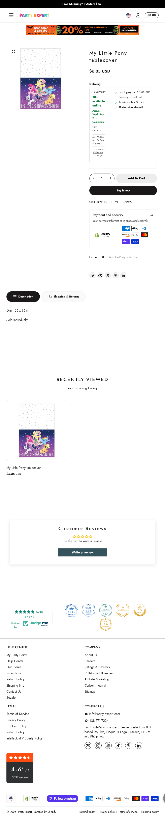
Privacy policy (107, 812)
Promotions (14, 673)
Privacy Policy (15, 720)
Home (93, 257)
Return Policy (15, 679)
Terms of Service (17, 714)
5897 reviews (20, 777)
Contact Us (13, 691)
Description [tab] (25, 296)
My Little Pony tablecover (23, 467)
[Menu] (11, 15)
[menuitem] (43, 655)
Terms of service (127, 812)
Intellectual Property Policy (24, 738)
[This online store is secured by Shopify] (102, 235)
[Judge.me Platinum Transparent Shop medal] (105, 610)
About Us (91, 655)
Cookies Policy (16, 726)
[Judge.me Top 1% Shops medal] (139, 610)
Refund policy (87, 812)
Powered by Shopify (44, 812)
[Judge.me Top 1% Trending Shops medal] (105, 624)
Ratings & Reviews (97, 667)
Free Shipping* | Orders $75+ (82, 4)
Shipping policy (150, 812)
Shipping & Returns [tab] (66, 296)
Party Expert (25, 812)
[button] (128, 15)
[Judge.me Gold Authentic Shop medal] (122, 610)
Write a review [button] (83, 552)
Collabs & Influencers (99, 673)
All (102, 257)
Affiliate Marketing (97, 679)
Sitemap (90, 691)
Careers (90, 661)
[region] (82, 4)
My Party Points (17, 655)
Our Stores (13, 667)
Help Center (14, 661)
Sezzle (11, 697)
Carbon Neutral (95, 685)
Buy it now (123, 190)
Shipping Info (15, 685)
